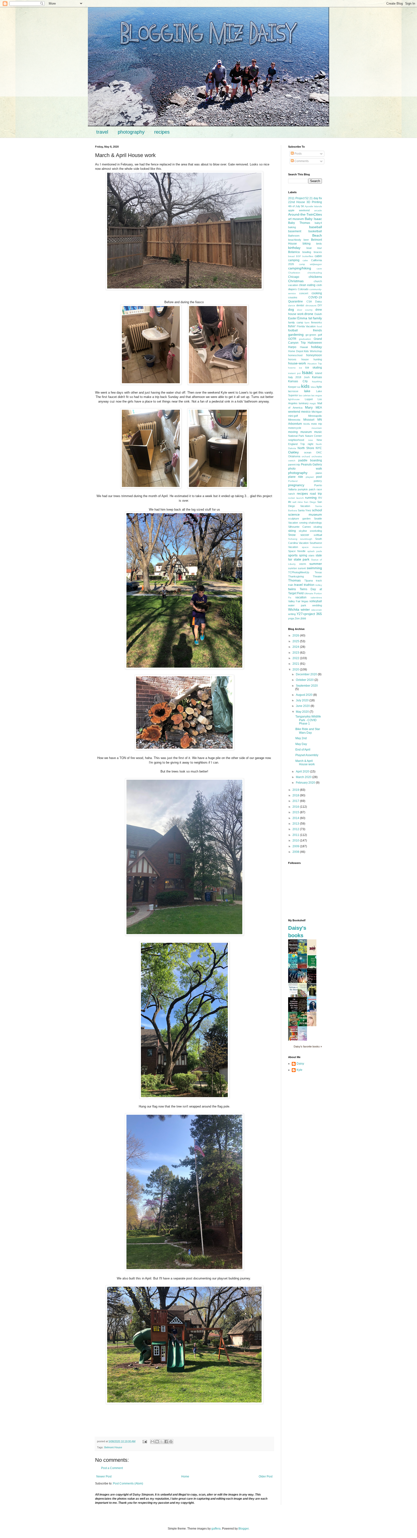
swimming (314, 568)
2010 (296, 840)
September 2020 (307, 685)
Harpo (292, 347)
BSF (298, 256)
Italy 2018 (294, 377)
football (293, 330)
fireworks (316, 322)
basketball (315, 231)
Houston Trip (314, 363)
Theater (317, 576)
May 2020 (303, 711)
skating (317, 526)
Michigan (317, 411)
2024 (296, 647)
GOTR (292, 339)
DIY (320, 305)
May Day (301, 744)
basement (294, 231)
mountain (317, 428)
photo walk (305, 468)
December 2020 (307, 674)
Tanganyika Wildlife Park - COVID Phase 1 (308, 720)
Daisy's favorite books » (308, 1046)
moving (293, 432)
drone (308, 314)
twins (292, 589)
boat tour (314, 247)
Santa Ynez (304, 510)
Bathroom (293, 235)
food (319, 326)
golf (320, 334)
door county (305, 309)
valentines (316, 597)
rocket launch (296, 498)
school (317, 510)
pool (319, 476)
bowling (306, 252)
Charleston (294, 272)
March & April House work (305, 762)
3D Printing (314, 202)
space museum (312, 547)
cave (319, 268)
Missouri (308, 419)
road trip (316, 493)
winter (305, 609)
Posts (298, 153)
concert (303, 293)
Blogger (243, 1528)
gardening (296, 334)
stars (311, 555)
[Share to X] (161, 1441)
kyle (319, 387)
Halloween (315, 342)
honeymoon (314, 355)
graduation (305, 339)
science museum (305, 514)
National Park (296, 435)
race (319, 489)
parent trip (294, 464)
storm (302, 563)
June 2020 (303, 706)
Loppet (309, 399)
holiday (316, 347)
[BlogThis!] (157, 1441)
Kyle (299, 1070)
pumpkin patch (306, 489)
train (290, 584)
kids (305, 386)
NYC (319, 448)
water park (297, 605)
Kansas (317, 377)
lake (307, 391)
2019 (296, 790)
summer (315, 564)
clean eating (307, 285)
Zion (297, 618)
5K (302, 206)
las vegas (316, 395)
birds (319, 243)
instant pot (294, 373)
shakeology (315, 522)
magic (313, 403)
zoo (303, 618)
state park (302, 559)
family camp (295, 322)
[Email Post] (144, 1441)
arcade (318, 210)
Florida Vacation (306, 326)
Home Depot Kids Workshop (305, 351)
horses (292, 359)
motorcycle (294, 427)
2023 (296, 652)
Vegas (304, 601)
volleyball (315, 601)
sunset (302, 568)
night (310, 444)
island (318, 373)
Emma (302, 318)
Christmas (296, 281)
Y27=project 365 (309, 614)
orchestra (317, 456)
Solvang (292, 539)
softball (318, 534)
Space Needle (297, 551)
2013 (296, 823)
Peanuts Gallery (311, 464)
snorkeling (316, 530)
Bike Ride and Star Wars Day (307, 730)
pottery (318, 480)
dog (291, 309)
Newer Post (103, 1476)
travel (102, 132)
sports (293, 555)
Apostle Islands (313, 206)
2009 (296, 846)
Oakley (293, 452)
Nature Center (313, 435)
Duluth (318, 314)
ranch (291, 493)
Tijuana (308, 580)
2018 (296, 795)
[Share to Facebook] (166, 1441)
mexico (306, 411)
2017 (296, 801)
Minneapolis (315, 415)
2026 (296, 635)
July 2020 (302, 700)
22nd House (296, 202)
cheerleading (314, 272)
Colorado (303, 289)
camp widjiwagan (310, 264)
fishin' (292, 326)
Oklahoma (294, 456)
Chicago (293, 277)
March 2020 (304, 777)
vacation (300, 597)
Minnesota (294, 419)
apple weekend (299, 210)
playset (310, 477)
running (311, 497)
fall (310, 318)
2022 (296, 658)
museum (306, 432)
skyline (303, 530)
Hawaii (304, 347)
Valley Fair (294, 601)
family (317, 318)
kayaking (317, 381)
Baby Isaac (313, 219)
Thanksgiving (296, 576)
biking (307, 243)
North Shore (306, 448)
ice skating (313, 367)
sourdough (306, 539)
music (318, 432)
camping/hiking (299, 268)
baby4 (318, 222)
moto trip (316, 423)
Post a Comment (112, 1468)
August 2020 (304, 695)
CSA (309, 301)
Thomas (294, 580)
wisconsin (316, 609)
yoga (291, 618)
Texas (318, 572)
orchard (306, 456)
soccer (304, 535)
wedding (317, 605)
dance (291, 305)
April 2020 (303, 771)
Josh (307, 377)
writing (292, 614)
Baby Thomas (299, 223)
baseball (315, 227)
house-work (297, 363)
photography (131, 132)
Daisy (318, 301)
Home (185, 1476)
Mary (309, 407)
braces (318, 252)
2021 (296, 663)
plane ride (295, 476)
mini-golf (293, 415)
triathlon (309, 585)
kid (298, 387)
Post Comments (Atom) (128, 1483)
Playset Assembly (306, 755)
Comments (301, 161)
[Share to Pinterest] (170, 1441)
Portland (293, 481)
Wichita (293, 609)
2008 (296, 852)
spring (303, 555)
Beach (317, 235)
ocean (307, 452)
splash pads (314, 551)
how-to (292, 367)
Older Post (265, 1476)
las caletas (305, 395)
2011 (296, 835)
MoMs (306, 424)
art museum (296, 219)
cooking (317, 293)
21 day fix (315, 198)
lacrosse (293, 391)
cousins (292, 297)
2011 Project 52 (298, 198)
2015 (296, 812)
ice (300, 367)
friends (317, 330)
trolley (318, 585)
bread (291, 256)
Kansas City (298, 381)
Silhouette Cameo (299, 526)
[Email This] (152, 1441)
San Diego (310, 502)
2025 (296, 641)
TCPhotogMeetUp (298, 572)
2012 (296, 829)
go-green (311, 334)
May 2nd (301, 738)
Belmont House (113, 1447)
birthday (294, 248)
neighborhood (296, 439)
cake (305, 260)
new (310, 440)
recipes (162, 132)
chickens (315, 277)
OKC (319, 452)
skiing (292, 531)
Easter (292, 318)
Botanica (294, 252)
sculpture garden (299, 518)
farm (307, 322)
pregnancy (296, 485)
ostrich (291, 460)
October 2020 (305, 680)
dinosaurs (311, 305)
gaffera (216, 1528)
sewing (303, 522)
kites (313, 387)
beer (306, 239)
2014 (296, 818)
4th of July (294, 206)
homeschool (295, 355)
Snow (292, 535)
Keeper (292, 386)
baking (292, 227)
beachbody (294, 239)
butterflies (307, 256)
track (319, 580)
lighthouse (294, 399)
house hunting (311, 359)
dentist (300, 305)
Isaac (307, 372)
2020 (296, 669)
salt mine (297, 502)
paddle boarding (310, 460)
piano (319, 473)
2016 (296, 806)
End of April (302, 749)
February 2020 (306, 782)
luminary (304, 403)
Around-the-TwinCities (305, 214)
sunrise (292, 568)
